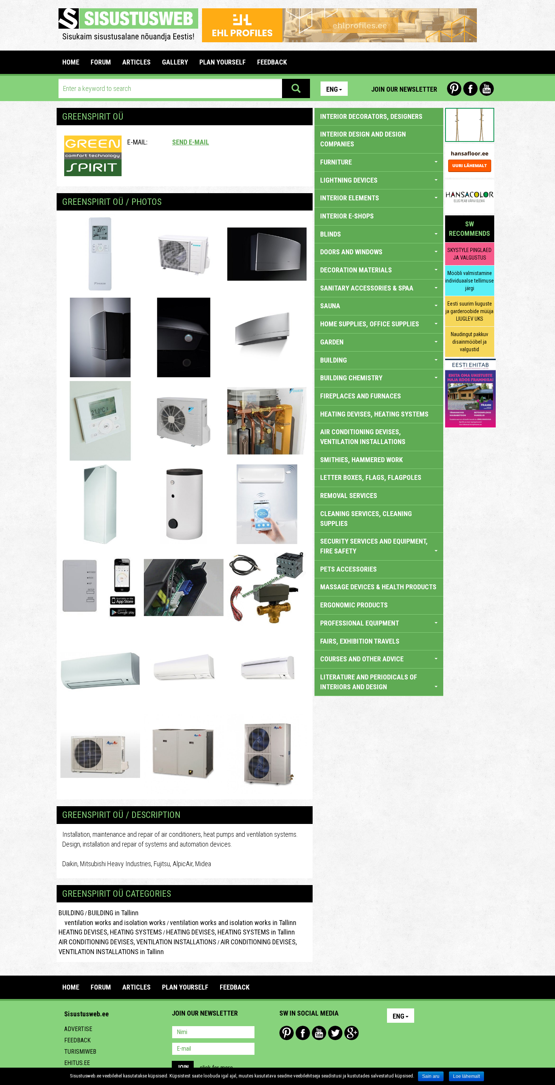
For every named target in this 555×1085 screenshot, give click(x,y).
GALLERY (175, 62)
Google (351, 1033)
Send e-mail (190, 142)
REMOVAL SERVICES (348, 495)
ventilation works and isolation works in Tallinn (233, 923)
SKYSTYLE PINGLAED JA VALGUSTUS (469, 254)
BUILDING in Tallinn (113, 913)
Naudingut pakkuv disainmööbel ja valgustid (469, 341)
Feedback (77, 1040)
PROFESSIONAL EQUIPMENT (359, 623)
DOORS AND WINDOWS (351, 252)
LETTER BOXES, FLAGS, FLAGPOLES (370, 477)
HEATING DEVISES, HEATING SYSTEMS (110, 932)
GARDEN (332, 342)
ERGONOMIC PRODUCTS (354, 605)
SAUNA (330, 306)
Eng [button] (332, 89)
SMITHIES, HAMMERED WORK (361, 460)
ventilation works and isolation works (112, 923)
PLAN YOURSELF (222, 62)
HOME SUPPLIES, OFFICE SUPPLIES (369, 324)
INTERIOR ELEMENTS (349, 198)
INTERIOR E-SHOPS (347, 216)
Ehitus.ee (77, 1063)
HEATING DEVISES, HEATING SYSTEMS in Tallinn (230, 932)
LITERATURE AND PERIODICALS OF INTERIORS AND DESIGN (368, 682)
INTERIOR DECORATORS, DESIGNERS (371, 116)
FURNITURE (336, 162)
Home (70, 62)
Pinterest (454, 88)
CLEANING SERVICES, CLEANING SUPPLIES (366, 518)
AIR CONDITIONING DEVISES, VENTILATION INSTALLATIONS (137, 942)
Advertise (78, 1029)
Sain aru (430, 1076)
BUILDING (71, 913)
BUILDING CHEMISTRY (351, 378)
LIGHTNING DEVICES (349, 180)
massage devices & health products (378, 587)
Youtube (486, 88)
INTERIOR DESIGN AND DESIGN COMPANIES (363, 139)
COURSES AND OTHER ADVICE (362, 659)
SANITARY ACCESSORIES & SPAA (366, 288)
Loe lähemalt (466, 1076)
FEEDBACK (272, 62)
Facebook (470, 88)
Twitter (335, 1033)
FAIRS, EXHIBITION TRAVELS (359, 641)
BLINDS (330, 234)
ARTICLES (136, 62)
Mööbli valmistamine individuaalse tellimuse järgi (469, 280)
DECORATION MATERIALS (356, 270)
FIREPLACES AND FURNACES (360, 396)
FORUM (101, 62)
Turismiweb (80, 1051)
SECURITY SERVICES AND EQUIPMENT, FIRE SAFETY (374, 546)
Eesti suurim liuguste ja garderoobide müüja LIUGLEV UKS (469, 311)
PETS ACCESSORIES (348, 569)
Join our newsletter (404, 89)
